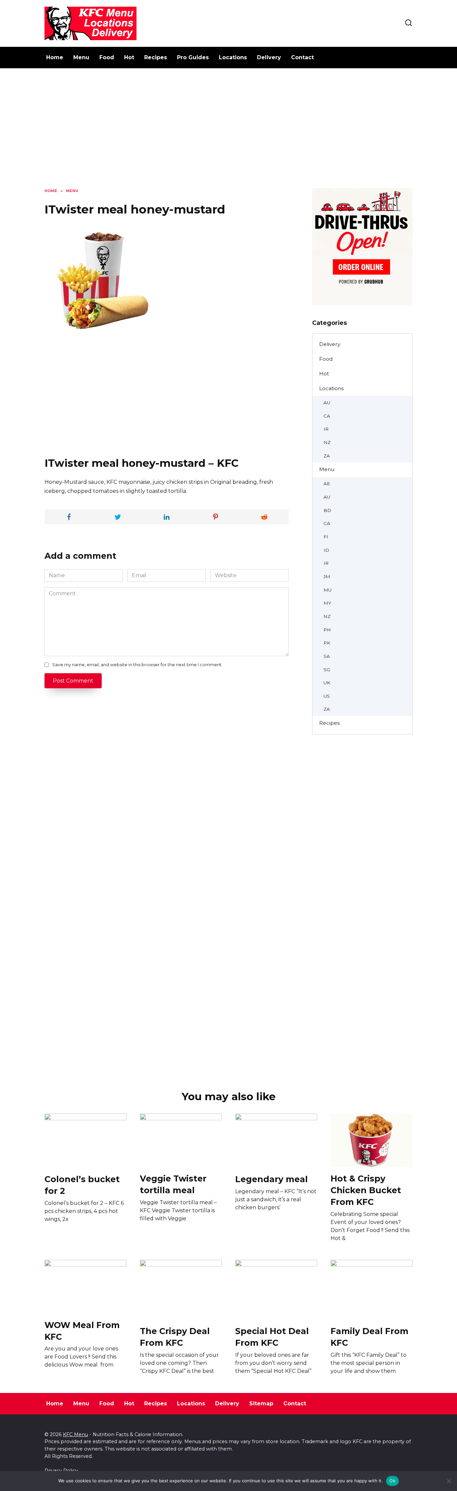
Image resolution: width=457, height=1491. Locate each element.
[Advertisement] (228, 133)
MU (328, 590)
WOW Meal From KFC (82, 1330)
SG (327, 669)
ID (326, 550)
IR (326, 429)
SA (327, 656)
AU (327, 402)
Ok (392, 1480)
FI (326, 536)
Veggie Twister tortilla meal (173, 1184)
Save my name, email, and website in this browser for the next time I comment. (137, 664)
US (327, 696)
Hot (129, 57)
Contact (302, 57)
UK (327, 682)
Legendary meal (271, 1179)
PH (327, 629)
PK (327, 642)
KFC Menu (75, 1434)
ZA (327, 455)
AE (327, 483)
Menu (81, 57)
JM (327, 576)
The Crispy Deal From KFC (175, 1337)
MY (327, 603)
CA (327, 416)
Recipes (155, 57)
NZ (327, 442)
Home (54, 57)
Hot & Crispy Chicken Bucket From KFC (366, 1190)
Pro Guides (193, 57)
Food (106, 57)
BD (327, 510)
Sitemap (261, 1403)
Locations (233, 57)
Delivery (269, 57)
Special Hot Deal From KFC (272, 1337)
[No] (448, 1481)
